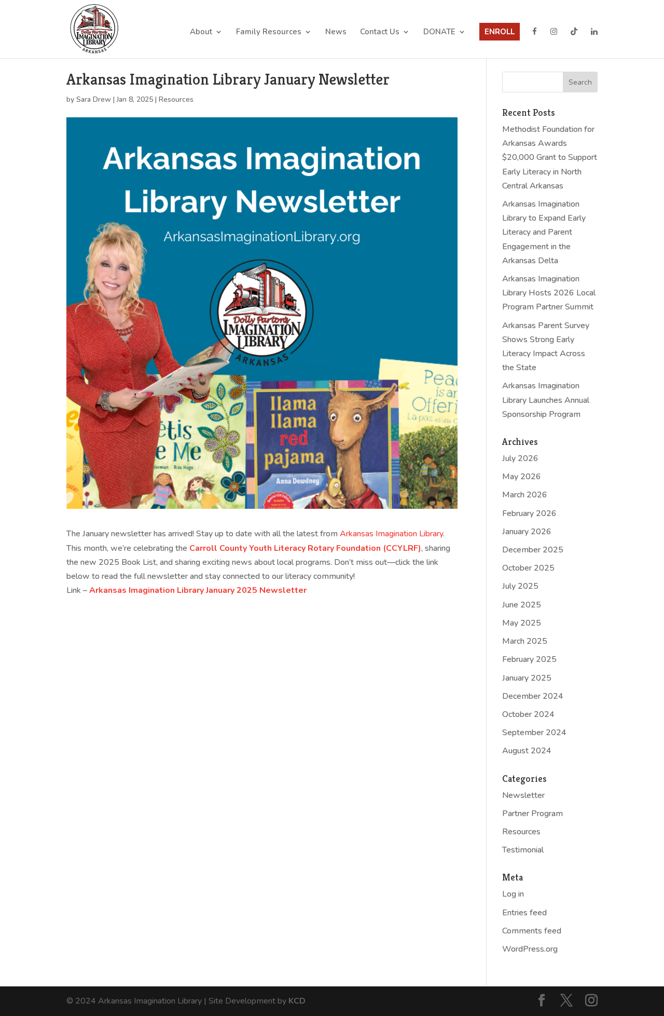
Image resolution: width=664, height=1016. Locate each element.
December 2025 (532, 550)
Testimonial (523, 850)
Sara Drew (93, 99)
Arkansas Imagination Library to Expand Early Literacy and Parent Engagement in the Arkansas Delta (544, 232)
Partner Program (532, 813)
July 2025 (520, 586)
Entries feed (524, 912)
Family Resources (268, 32)
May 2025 (521, 623)
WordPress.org (530, 949)
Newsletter (523, 795)
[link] (391, 533)
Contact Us (379, 32)
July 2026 (520, 458)
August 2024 (526, 750)
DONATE (439, 32)
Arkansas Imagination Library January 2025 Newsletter (198, 590)
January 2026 (526, 531)
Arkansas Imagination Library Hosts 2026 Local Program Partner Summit (549, 293)
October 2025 (528, 568)
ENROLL (500, 31)
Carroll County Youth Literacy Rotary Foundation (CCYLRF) (305, 548)
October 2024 (528, 714)
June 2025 (521, 605)
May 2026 (521, 476)
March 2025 (524, 641)
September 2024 (534, 732)
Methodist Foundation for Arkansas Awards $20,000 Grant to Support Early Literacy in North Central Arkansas (549, 158)
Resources (176, 99)
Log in (513, 894)
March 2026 (524, 494)
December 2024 (532, 696)
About (201, 32)
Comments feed (531, 931)
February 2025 (529, 659)
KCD (297, 1001)
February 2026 (529, 513)
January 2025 (526, 678)
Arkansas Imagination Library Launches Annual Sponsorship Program (545, 399)
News (336, 32)
